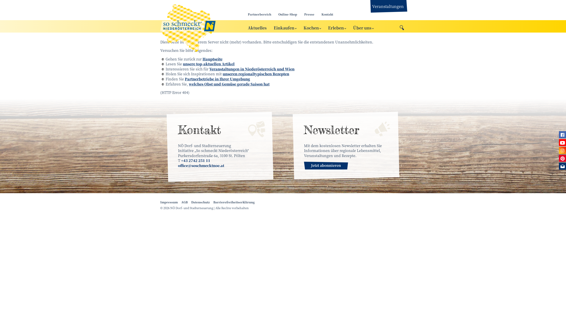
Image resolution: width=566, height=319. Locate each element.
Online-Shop (287, 14)
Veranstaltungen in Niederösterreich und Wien (251, 69)
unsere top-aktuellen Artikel (209, 63)
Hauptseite (212, 59)
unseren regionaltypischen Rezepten (256, 73)
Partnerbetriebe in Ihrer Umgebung (217, 79)
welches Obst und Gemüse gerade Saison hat (229, 84)
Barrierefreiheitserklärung (234, 202)
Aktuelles (257, 28)
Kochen (311, 28)
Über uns (362, 28)
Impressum (169, 202)
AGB (184, 202)
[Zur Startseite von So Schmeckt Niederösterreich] (199, 26)
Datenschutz (200, 202)
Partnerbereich (259, 14)
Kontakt (327, 14)
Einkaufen (284, 28)
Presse (309, 14)
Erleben (336, 28)
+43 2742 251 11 (195, 160)
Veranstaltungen (388, 6)
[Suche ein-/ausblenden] (402, 26)
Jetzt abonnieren (326, 165)
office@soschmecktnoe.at (201, 165)
